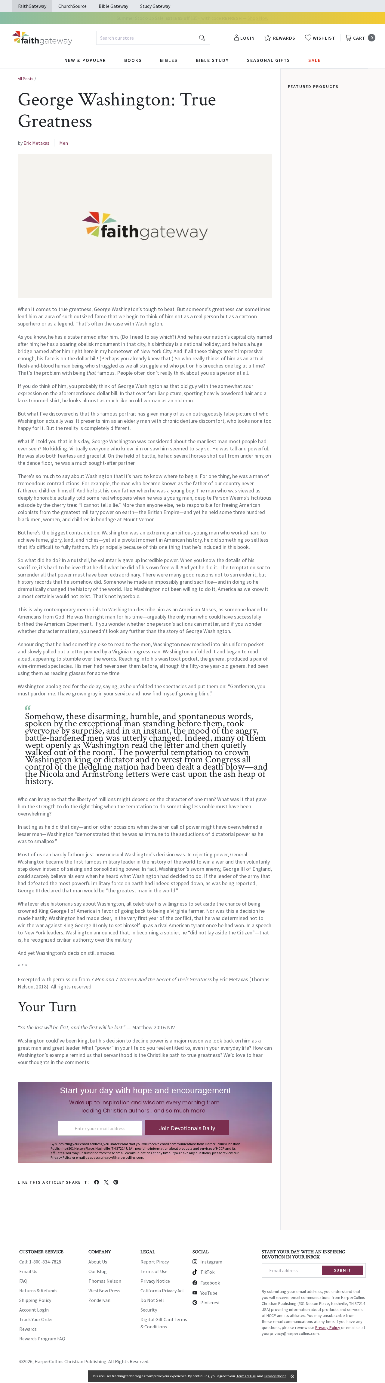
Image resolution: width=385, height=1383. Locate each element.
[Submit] (202, 38)
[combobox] (153, 38)
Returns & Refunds (38, 1291)
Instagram (211, 1262)
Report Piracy (154, 1262)
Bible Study (212, 60)
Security (148, 1310)
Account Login (34, 1310)
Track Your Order (36, 1319)
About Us (97, 1262)
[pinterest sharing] (115, 1182)
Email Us (28, 1271)
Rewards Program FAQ (42, 1339)
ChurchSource (72, 6)
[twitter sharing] (106, 1182)
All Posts (25, 78)
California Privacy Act (162, 1291)
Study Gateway (155, 6)
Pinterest (210, 1303)
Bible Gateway (113, 6)
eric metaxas (36, 143)
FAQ (23, 1281)
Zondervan (99, 1300)
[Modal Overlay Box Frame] (145, 1122)
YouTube (208, 1293)
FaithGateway (32, 6)
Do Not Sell (152, 1300)
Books (133, 60)
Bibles (169, 60)
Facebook (210, 1283)
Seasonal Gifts (268, 60)
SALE (314, 60)
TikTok (207, 1272)
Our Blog (97, 1271)
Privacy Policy (327, 1327)
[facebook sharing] (96, 1182)
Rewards (28, 1329)
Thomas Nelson (104, 1281)
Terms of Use (154, 1271)
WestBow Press (104, 1291)
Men (63, 143)
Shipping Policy (35, 1300)
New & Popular (85, 60)
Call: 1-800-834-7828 (40, 1262)
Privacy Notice (155, 1281)
